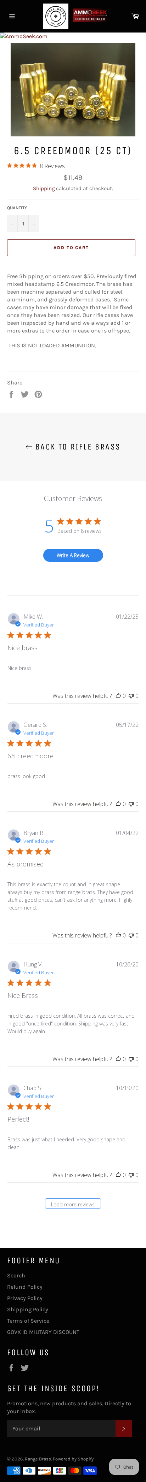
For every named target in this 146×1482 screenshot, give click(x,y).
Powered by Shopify (73, 1459)
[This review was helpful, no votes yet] (118, 696)
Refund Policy (25, 1286)
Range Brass (38, 1459)
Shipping (44, 188)
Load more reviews (73, 1204)
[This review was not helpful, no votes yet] (131, 696)
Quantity (17, 207)
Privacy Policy (25, 1298)
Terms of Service (28, 1320)
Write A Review (73, 555)
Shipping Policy (27, 1309)
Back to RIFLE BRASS (77, 447)
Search (16, 1275)
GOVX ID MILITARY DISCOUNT (43, 1332)
